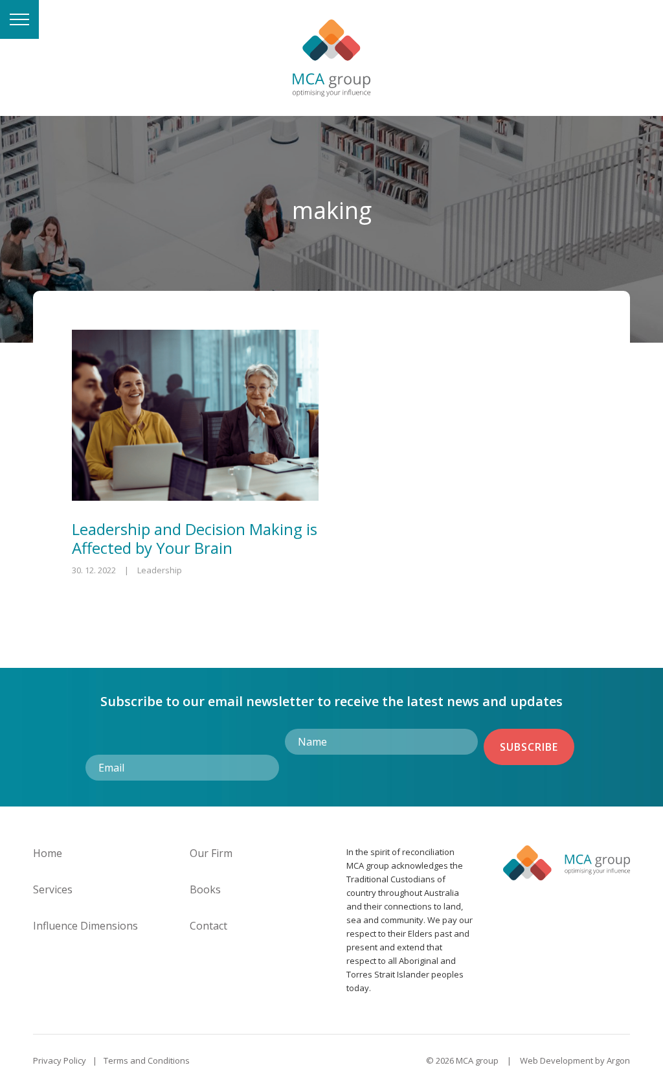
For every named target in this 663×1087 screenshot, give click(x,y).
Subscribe (529, 747)
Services (53, 889)
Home (47, 853)
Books (205, 889)
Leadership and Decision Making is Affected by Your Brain (194, 538)
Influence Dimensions (85, 926)
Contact (208, 926)
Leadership (159, 570)
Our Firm (211, 853)
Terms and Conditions (147, 1060)
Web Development (556, 1060)
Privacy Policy (59, 1060)
